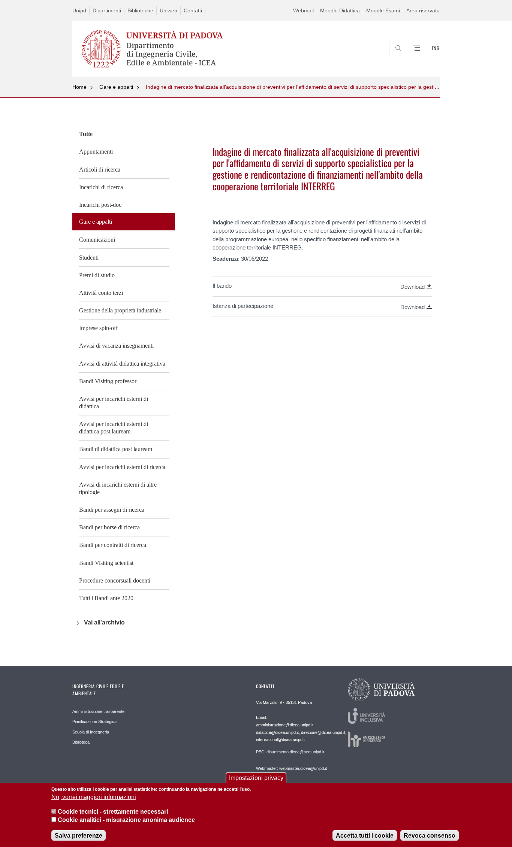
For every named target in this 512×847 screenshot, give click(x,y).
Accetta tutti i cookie (365, 835)
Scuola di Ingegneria (90, 732)
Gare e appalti (116, 87)
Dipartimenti (107, 10)
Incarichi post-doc (100, 205)
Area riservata (423, 10)
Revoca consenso (429, 835)
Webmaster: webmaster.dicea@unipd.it (291, 768)
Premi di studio (97, 275)
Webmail (303, 10)
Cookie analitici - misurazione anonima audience (126, 820)
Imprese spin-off (98, 328)
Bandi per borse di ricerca (109, 527)
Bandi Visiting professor (107, 381)
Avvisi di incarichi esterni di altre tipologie (118, 488)
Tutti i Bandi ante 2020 (106, 598)
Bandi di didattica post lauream (115, 449)
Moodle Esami (383, 10)
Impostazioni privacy (256, 778)
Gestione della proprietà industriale (120, 310)
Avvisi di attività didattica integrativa (122, 363)
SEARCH (426, 58)
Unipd (79, 10)
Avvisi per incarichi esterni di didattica (113, 402)
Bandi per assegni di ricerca (111, 509)
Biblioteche (140, 10)
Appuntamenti (96, 151)
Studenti (89, 257)
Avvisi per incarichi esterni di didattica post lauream (113, 428)
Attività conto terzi (101, 293)
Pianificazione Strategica (94, 721)
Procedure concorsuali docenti (114, 580)
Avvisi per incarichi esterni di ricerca (122, 467)
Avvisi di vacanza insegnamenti (116, 345)
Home (79, 87)
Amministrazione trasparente (98, 711)
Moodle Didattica (340, 10)
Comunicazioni (97, 239)
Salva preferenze (78, 835)
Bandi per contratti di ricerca (112, 545)
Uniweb (168, 10)
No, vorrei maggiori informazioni (93, 797)
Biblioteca (81, 742)
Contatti (193, 10)
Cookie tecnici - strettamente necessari (113, 811)
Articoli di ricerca (99, 169)
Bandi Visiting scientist (106, 563)
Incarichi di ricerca (101, 187)
